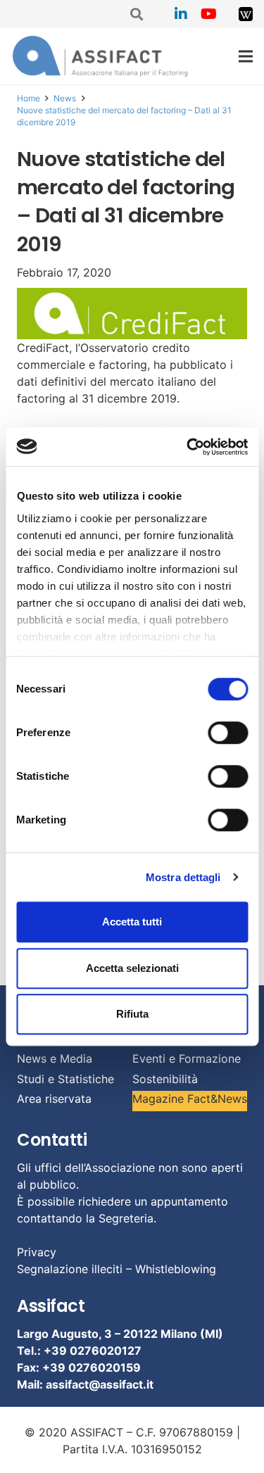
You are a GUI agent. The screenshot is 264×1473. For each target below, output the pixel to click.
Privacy (36, 1252)
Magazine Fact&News (189, 1099)
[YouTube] (209, 14)
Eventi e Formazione (186, 1058)
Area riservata (54, 1099)
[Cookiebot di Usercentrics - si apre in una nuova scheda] (188, 447)
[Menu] (246, 56)
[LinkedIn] (181, 14)
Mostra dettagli (183, 877)
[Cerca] (137, 14)
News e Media (54, 1058)
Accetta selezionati (132, 968)
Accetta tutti (132, 922)
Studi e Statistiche (65, 1079)
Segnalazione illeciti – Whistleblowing (116, 1269)
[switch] (228, 732)
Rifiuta (132, 1014)
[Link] (246, 14)
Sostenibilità (165, 1079)
